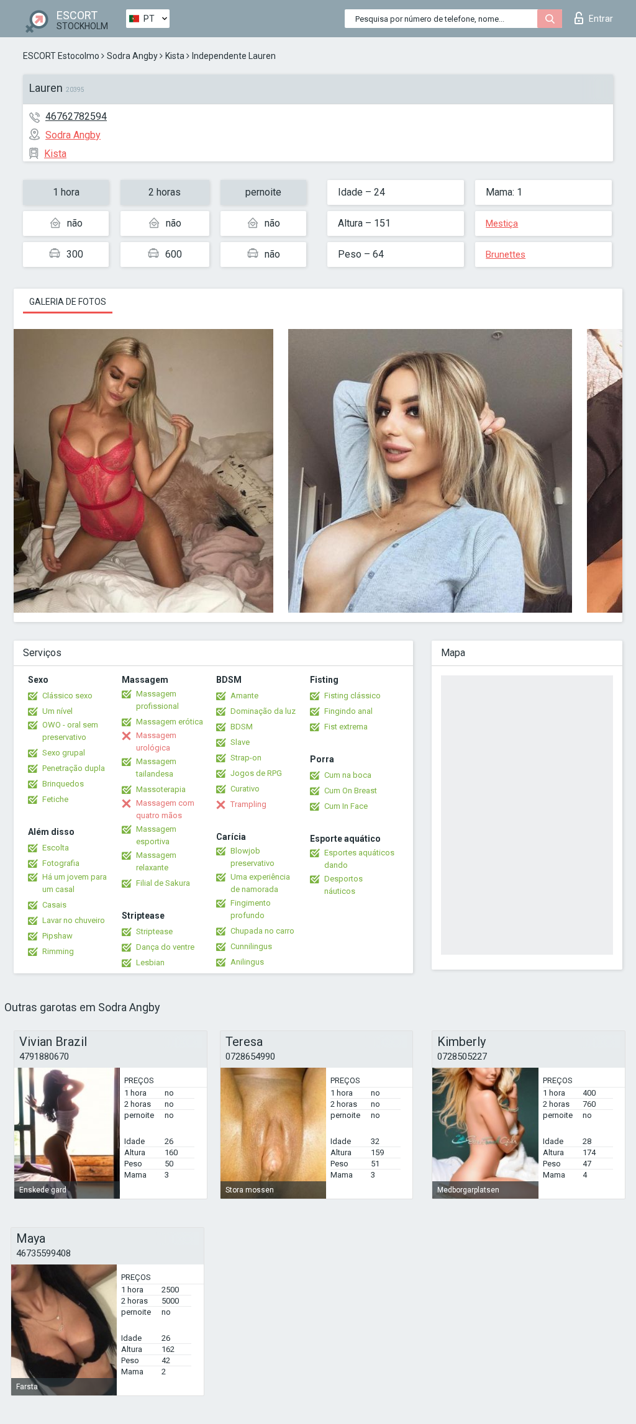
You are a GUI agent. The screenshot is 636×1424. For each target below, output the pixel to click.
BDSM (241, 726)
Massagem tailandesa (156, 767)
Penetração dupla (73, 768)
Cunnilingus (251, 946)
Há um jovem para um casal (74, 883)
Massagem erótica (169, 721)
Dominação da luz (263, 711)
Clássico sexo (67, 695)
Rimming (58, 951)
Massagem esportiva (156, 835)
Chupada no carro (262, 930)
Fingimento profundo (250, 909)
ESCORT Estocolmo (61, 56)
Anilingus (247, 962)
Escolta (55, 847)
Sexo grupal (63, 752)
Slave (240, 742)
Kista (174, 56)
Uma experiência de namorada (260, 883)
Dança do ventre (165, 947)
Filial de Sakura (163, 883)
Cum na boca (347, 775)
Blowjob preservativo (252, 857)
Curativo (245, 788)
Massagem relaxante (156, 861)
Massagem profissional (157, 700)
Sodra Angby (132, 56)
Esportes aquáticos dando (359, 859)
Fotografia (61, 863)
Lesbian (150, 962)
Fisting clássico (352, 695)
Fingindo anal (348, 711)
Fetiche (55, 799)
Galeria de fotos (67, 302)
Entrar (601, 19)
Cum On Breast (350, 790)
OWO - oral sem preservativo (70, 731)
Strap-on (245, 757)
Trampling (248, 804)
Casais (54, 904)
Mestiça (502, 223)
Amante (244, 695)
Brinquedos (63, 783)
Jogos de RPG (256, 773)
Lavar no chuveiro (73, 920)
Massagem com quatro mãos (165, 809)
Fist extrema (346, 726)
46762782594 (76, 116)
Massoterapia (161, 789)
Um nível (57, 711)
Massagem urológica (156, 741)
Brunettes (505, 254)
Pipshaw (57, 935)
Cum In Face (346, 806)
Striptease (154, 931)
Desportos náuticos (343, 885)
